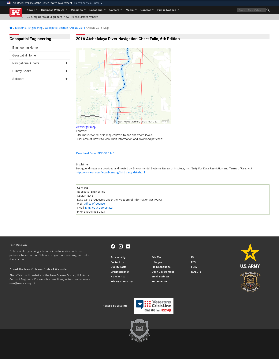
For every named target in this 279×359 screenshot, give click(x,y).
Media (130, 10)
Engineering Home (25, 47)
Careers (114, 10)
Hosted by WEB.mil (115, 305)
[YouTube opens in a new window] (121, 246)
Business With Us (53, 10)
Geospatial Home (24, 55)
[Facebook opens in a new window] (113, 246)
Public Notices (167, 10)
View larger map (86, 127)
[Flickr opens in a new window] (128, 246)
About (31, 10)
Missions (77, 10)
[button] (88, 3)
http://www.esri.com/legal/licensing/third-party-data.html (110, 172)
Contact (145, 10)
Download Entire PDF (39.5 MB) (95, 153)
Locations (96, 10)
